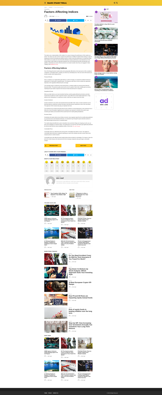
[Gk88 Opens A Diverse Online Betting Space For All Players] (51, 210)
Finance (46, 9)
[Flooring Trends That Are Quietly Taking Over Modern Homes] (85, 210)
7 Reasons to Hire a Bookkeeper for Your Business (82, 195)
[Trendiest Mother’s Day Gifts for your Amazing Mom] (106, 17)
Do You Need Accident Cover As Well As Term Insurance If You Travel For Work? (68, 220)
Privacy (50, 393)
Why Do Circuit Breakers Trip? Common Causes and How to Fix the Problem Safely (68, 243)
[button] (45, 3)
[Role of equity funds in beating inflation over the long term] (55, 313)
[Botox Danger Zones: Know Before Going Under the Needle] (106, 66)
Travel (45, 239)
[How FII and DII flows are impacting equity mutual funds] (55, 299)
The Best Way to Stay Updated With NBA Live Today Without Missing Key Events (105, 57)
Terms (45, 393)
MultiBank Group (54, 64)
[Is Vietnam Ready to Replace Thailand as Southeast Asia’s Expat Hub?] (51, 233)
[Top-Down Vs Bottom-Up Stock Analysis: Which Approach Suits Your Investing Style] (55, 272)
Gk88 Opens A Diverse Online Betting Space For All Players (51, 220)
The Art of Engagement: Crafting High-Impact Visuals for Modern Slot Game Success (84, 243)
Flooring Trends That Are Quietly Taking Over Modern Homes (84, 220)
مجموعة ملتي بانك (76, 126)
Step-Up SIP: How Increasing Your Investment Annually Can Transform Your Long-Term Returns (80, 325)
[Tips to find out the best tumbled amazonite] (106, 33)
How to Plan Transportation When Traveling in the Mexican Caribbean (104, 90)
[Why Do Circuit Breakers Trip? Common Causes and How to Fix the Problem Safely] (68, 233)
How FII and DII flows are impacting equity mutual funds (80, 297)
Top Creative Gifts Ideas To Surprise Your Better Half (59, 194)
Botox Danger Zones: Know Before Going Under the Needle (105, 73)
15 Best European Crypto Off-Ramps (80, 283)
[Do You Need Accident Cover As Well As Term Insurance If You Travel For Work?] (68, 210)
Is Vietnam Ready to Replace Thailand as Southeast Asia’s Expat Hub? (50, 243)
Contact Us (55, 393)
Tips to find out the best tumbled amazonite (103, 41)
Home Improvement (64, 239)
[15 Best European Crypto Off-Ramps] (55, 286)
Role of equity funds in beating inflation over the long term (80, 311)
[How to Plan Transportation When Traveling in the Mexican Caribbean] (106, 82)
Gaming (79, 239)
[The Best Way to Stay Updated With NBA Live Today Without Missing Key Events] (106, 49)
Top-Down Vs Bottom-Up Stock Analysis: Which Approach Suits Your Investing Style (80, 271)
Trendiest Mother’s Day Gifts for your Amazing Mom (104, 25)
